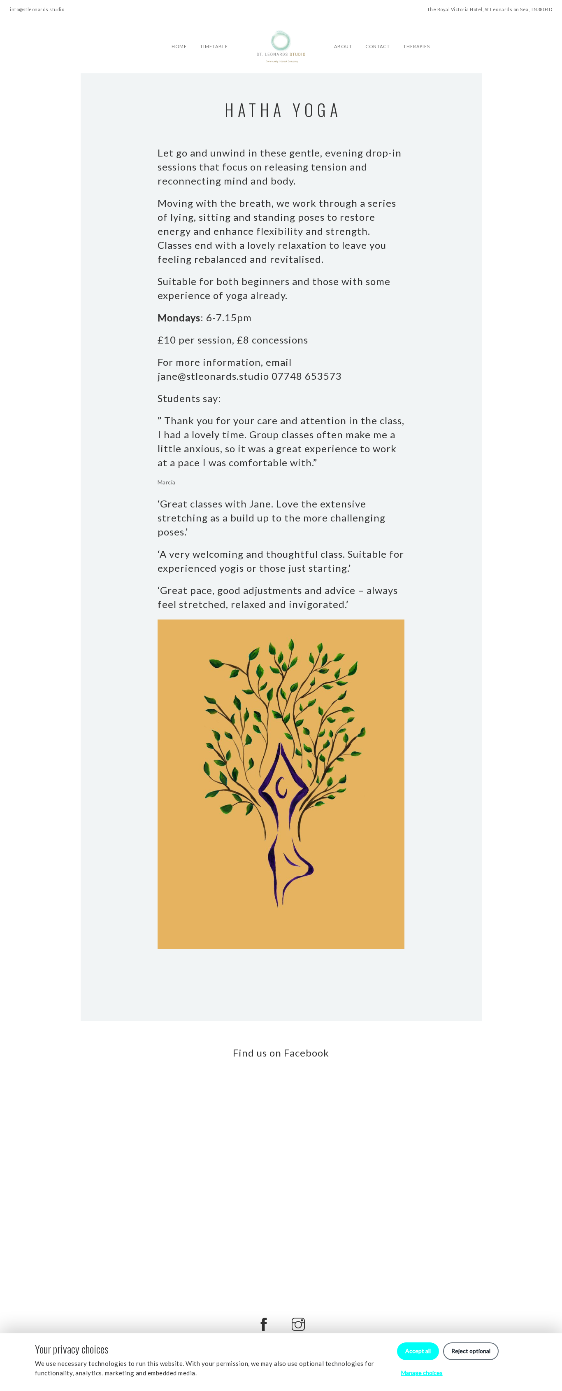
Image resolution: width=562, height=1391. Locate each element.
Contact (377, 31)
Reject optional (470, 1350)
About (343, 31)
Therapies (416, 31)
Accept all (418, 1350)
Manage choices (422, 1372)
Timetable (214, 31)
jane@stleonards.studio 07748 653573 (250, 376)
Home (179, 31)
